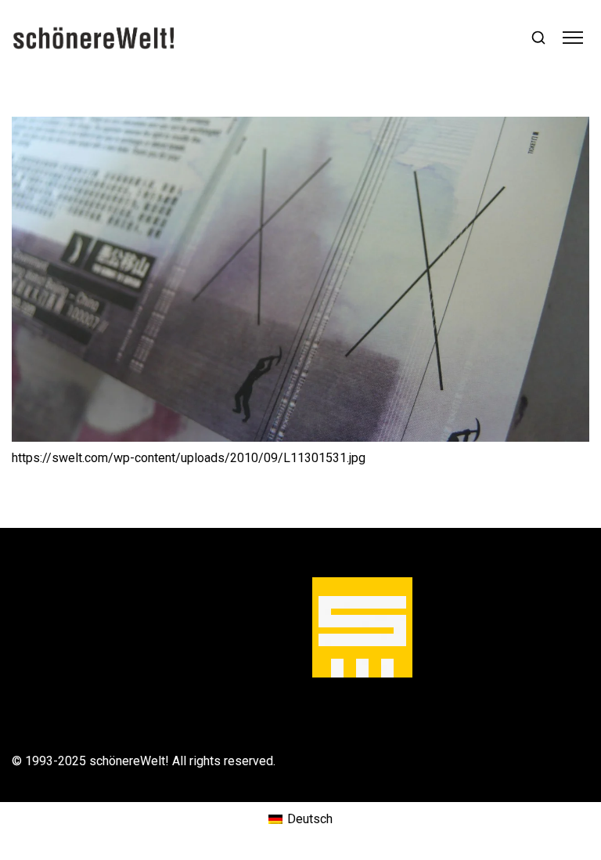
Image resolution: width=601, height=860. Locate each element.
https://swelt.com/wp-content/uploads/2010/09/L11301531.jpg (188, 457)
